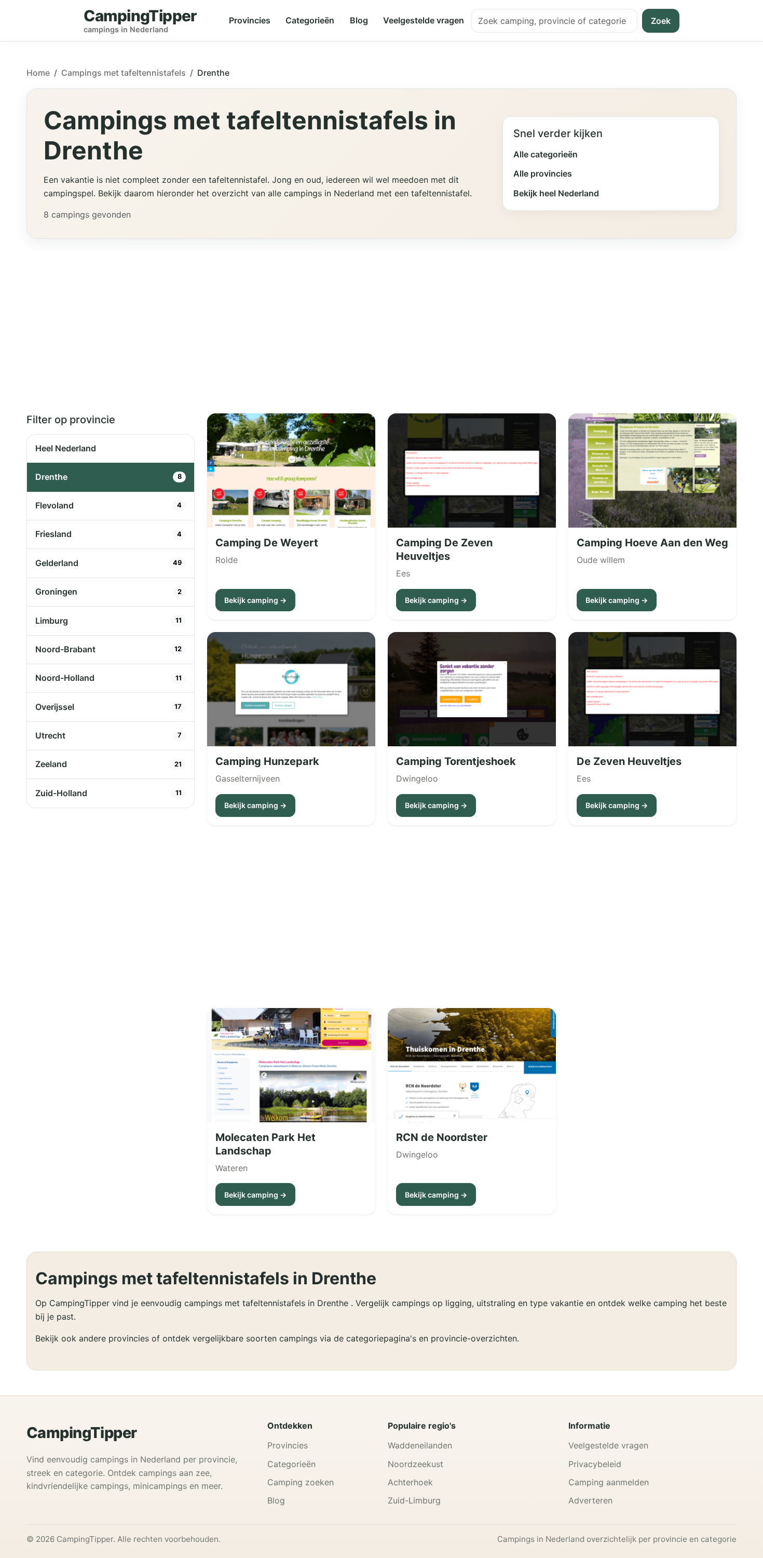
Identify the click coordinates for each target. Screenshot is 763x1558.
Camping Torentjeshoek (456, 761)
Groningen (108, 591)
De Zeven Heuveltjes (629, 761)
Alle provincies (542, 173)
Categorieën (309, 20)
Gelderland (108, 563)
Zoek (661, 21)
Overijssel (108, 707)
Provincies (249, 20)
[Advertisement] (381, 320)
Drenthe (108, 477)
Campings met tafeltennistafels (123, 73)
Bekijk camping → (255, 600)
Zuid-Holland (108, 793)
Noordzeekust (415, 1464)
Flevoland (108, 505)
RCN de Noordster (441, 1137)
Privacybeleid (594, 1464)
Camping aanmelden (608, 1482)
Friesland (108, 534)
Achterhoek (410, 1482)
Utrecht (108, 735)
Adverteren (590, 1500)
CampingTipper (81, 1432)
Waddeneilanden (420, 1445)
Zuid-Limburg (414, 1500)
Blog (359, 20)
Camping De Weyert (266, 542)
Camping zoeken (300, 1482)
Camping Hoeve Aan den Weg (652, 542)
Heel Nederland (65, 448)
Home (38, 73)
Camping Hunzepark (267, 761)
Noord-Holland (108, 678)
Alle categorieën (545, 154)
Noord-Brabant (108, 649)
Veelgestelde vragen (423, 20)
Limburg (108, 620)
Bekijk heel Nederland (556, 193)
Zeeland (108, 764)
